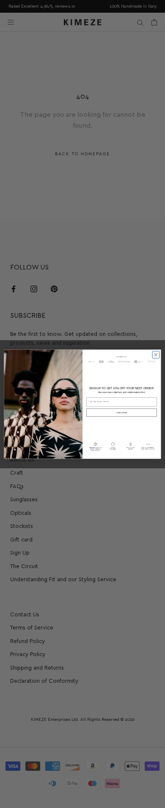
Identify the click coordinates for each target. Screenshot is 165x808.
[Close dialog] (156, 354)
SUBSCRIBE (121, 412)
